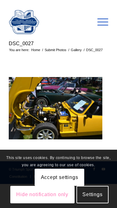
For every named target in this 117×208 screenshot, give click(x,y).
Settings (92, 194)
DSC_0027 (21, 43)
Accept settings (59, 177)
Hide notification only (42, 194)
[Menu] (99, 22)
